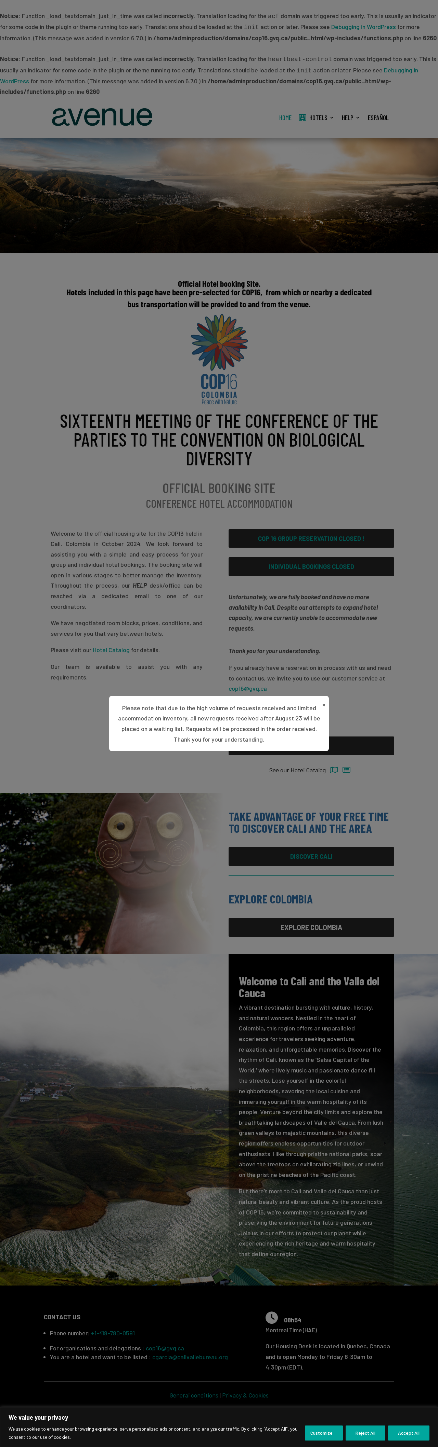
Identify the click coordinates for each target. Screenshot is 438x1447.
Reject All (365, 1433)
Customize (321, 1433)
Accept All (409, 1433)
